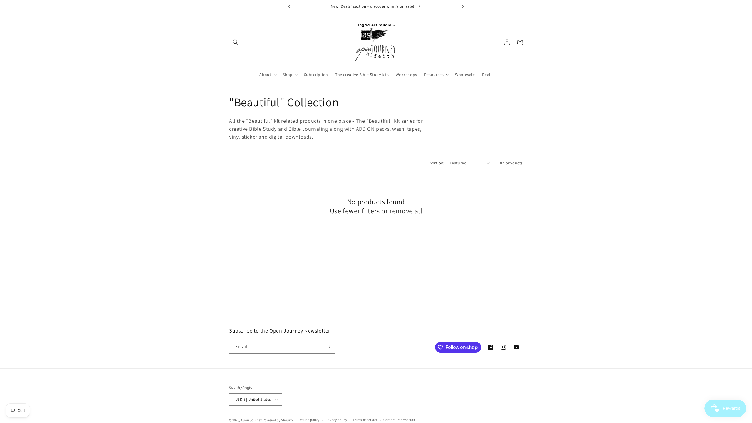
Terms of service (365, 420)
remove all (406, 210)
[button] (235, 42)
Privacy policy (336, 420)
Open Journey (251, 420)
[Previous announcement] (289, 6)
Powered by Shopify (278, 420)
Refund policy (309, 420)
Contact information (399, 420)
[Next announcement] (462, 6)
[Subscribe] (328, 347)
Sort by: (437, 163)
